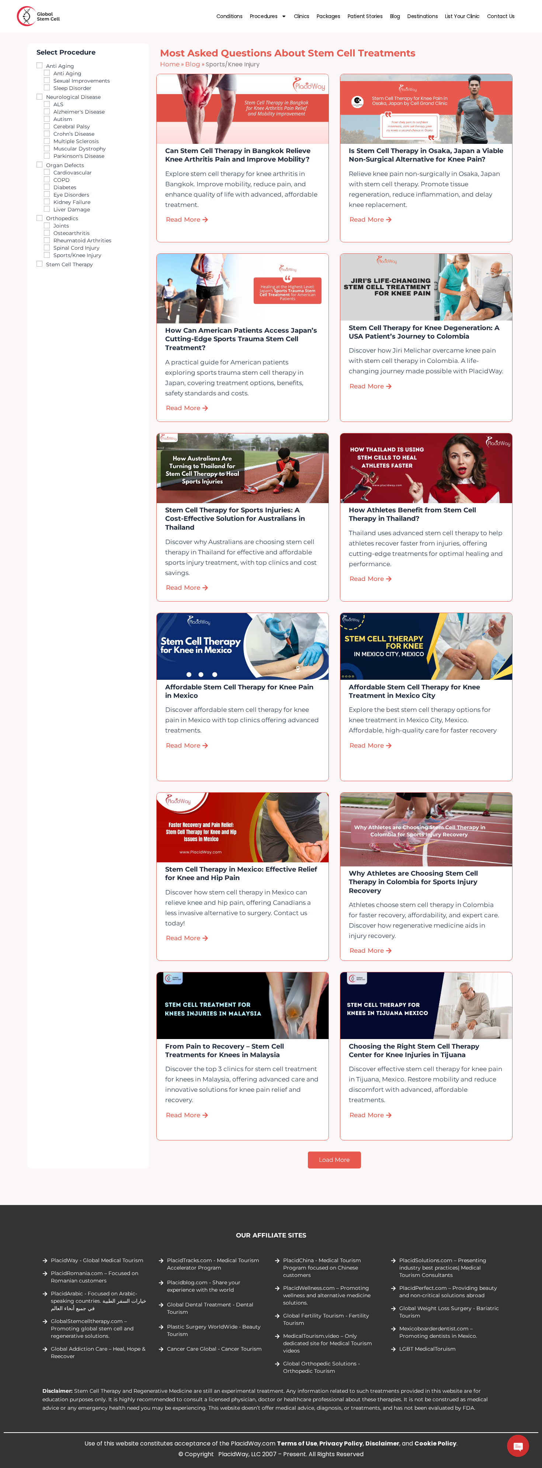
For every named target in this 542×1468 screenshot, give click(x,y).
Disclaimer (382, 1443)
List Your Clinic (462, 16)
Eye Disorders (71, 194)
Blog (395, 16)
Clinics (301, 16)
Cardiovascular (72, 172)
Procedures (264, 16)
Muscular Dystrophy (79, 148)
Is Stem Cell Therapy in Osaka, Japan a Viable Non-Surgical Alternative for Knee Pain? (426, 155)
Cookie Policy (435, 1443)
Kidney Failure (71, 202)
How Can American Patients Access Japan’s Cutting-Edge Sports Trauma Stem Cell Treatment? (241, 339)
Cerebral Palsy (71, 126)
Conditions (229, 16)
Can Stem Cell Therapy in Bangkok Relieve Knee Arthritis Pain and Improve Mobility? (238, 155)
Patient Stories (365, 16)
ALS (58, 104)
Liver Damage (71, 209)
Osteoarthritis (71, 233)
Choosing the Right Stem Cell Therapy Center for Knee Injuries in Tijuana (414, 1050)
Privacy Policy (341, 1443)
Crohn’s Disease (73, 134)
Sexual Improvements (81, 80)
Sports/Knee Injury (77, 255)
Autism (62, 119)
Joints (61, 225)
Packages (328, 16)
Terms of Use (297, 1443)
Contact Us (501, 16)
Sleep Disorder (72, 88)
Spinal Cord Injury (76, 248)
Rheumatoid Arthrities (82, 240)
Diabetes (64, 187)
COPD (61, 180)
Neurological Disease (73, 97)
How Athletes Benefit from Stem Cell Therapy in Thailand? (412, 514)
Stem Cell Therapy (69, 264)
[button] (334, 1160)
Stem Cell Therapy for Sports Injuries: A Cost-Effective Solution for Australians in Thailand (235, 519)
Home (170, 64)
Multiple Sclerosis (76, 141)
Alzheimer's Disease (79, 111)
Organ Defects (65, 165)
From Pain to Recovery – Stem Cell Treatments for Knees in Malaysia (225, 1050)
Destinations (422, 16)
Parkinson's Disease (78, 156)
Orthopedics (62, 218)
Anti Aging (60, 66)
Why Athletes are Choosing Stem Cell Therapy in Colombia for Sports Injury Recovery (413, 882)
